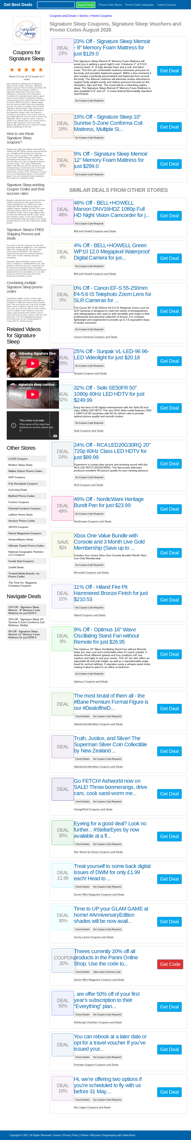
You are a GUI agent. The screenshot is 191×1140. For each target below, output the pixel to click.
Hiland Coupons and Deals (89, 615)
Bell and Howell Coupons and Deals (95, 231)
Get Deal (169, 70)
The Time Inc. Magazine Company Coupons (22, 584)
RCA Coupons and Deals (88, 484)
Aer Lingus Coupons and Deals (92, 1107)
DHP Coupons (16, 477)
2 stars (19, 69)
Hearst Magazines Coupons (24, 533)
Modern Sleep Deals (20, 464)
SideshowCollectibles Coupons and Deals (98, 724)
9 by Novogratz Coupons (23, 483)
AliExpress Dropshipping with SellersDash (112, 1135)
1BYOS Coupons (18, 526)
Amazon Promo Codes (21, 520)
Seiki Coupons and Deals (89, 430)
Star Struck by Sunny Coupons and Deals (98, 851)
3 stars (26, 69)
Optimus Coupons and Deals (91, 681)
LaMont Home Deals (20, 514)
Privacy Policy (71, 1135)
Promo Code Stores (110, 4)
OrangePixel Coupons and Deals (93, 809)
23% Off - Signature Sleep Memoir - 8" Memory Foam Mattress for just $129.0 (24, 610)
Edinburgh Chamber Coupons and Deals (98, 1022)
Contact (57, 1135)
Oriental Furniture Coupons (24, 508)
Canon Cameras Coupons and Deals (95, 336)
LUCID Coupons (18, 458)
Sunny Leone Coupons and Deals (94, 937)
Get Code (170, 964)
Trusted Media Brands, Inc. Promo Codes (24, 575)
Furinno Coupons (18, 502)
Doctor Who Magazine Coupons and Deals (99, 894)
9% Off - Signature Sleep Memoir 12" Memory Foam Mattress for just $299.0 (24, 634)
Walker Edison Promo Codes (25, 471)
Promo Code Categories (139, 4)
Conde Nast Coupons (21, 561)
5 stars (41, 69)
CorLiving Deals (17, 489)
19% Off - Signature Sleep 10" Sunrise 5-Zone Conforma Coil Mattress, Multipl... (26, 622)
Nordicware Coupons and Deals (92, 521)
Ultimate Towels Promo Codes (26, 545)
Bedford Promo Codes (21, 495)
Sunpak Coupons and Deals (90, 373)
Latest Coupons (166, 4)
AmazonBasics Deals (20, 539)
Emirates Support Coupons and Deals (96, 1064)
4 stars (33, 69)
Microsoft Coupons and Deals (91, 572)
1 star (12, 69)
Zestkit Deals (16, 567)
